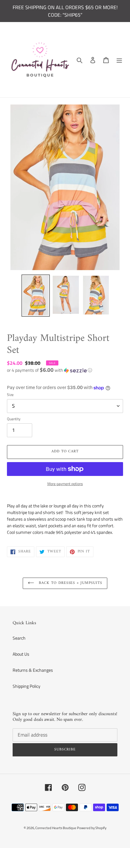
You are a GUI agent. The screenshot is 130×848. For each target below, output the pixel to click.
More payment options (65, 484)
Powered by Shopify (91, 827)
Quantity (14, 419)
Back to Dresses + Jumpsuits (69, 583)
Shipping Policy (26, 686)
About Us (21, 654)
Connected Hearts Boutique (56, 827)
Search (19, 638)
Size (10, 395)
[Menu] (119, 59)
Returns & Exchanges (33, 670)
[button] (49, 370)
